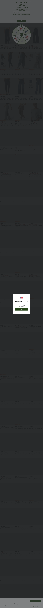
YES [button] (21, 309)
